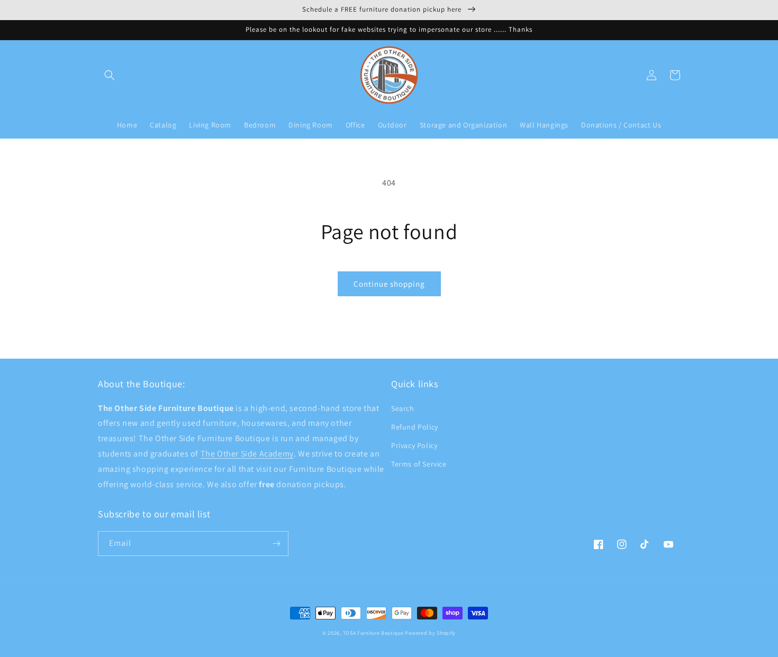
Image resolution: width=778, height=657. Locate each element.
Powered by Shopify (430, 632)
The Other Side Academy (247, 453)
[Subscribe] (276, 543)
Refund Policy (414, 427)
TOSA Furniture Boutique (373, 632)
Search (402, 408)
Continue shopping (389, 284)
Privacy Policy (414, 445)
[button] (109, 75)
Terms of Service (419, 464)
